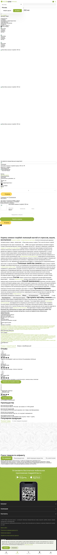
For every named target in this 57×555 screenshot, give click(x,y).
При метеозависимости (11, 339)
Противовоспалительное (17, 335)
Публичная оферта (6, 533)
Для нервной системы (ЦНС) (29, 327)
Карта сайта (4, 527)
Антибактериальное (6, 333)
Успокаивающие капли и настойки (12, 337)
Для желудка (27, 328)
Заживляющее (15, 333)
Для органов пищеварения (37, 328)
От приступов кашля (14, 336)
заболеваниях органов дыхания (28, 256)
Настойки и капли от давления (29, 337)
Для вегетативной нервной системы (43, 326)
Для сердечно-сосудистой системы (24, 326)
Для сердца (19, 327)
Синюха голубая (15, 240)
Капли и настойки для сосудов (26, 339)
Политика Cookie (29, 544)
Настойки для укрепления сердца (37, 338)
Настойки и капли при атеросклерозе (34, 340)
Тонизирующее (28, 335)
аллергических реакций (19, 293)
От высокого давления (43, 337)
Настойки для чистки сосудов (16, 340)
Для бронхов (4, 326)
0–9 (39, 460)
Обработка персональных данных (10, 535)
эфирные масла (19, 279)
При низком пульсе (23, 338)
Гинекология (11, 326)
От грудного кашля (38, 335)
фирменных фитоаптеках (20, 307)
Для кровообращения (18, 328)
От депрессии (40, 336)
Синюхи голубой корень (7, 331)
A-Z (37, 460)
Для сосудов (8, 328)
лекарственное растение (28, 240)
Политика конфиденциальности (9, 530)
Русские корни (5, 175)
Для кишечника (22, 329)
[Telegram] (53, 1)
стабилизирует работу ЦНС (8, 267)
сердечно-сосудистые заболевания (10, 248)
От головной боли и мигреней (28, 336)
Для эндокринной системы (33, 329)
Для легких (13, 327)
